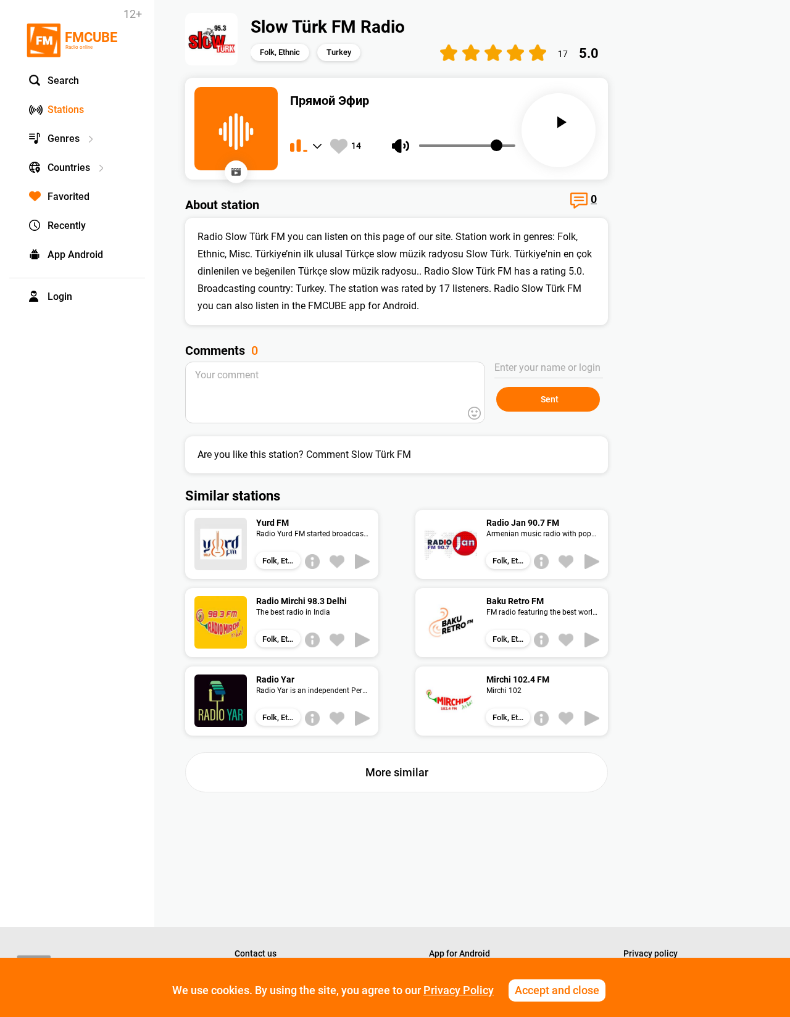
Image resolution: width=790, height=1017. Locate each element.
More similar (396, 772)
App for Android (459, 953)
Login (60, 296)
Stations (66, 109)
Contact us (255, 953)
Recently (67, 225)
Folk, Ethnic (280, 52)
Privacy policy (650, 953)
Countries (69, 167)
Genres (64, 138)
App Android (75, 254)
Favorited (68, 196)
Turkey (338, 52)
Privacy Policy (458, 990)
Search (63, 80)
